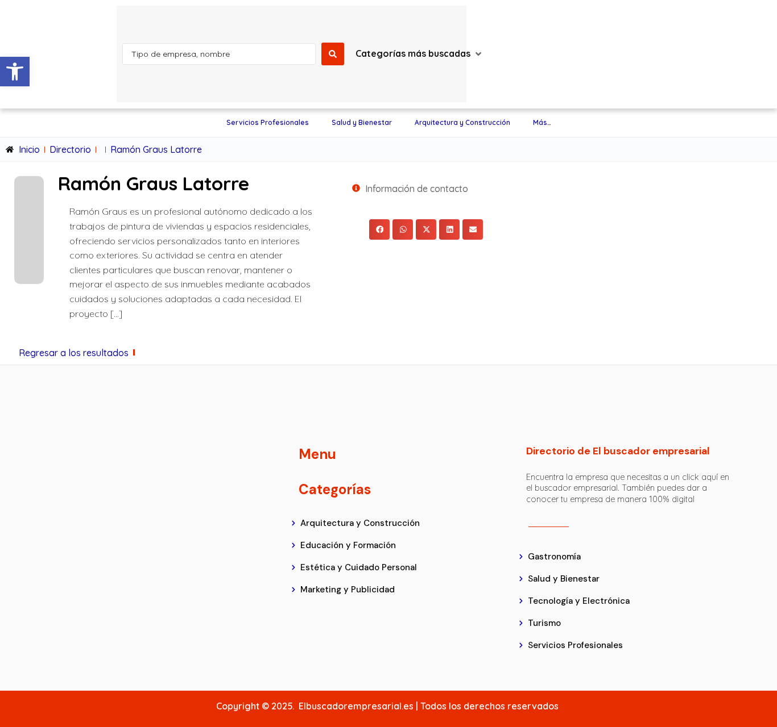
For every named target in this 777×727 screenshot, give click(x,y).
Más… (542, 122)
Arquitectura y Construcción (462, 122)
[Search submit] (332, 54)
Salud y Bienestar (362, 122)
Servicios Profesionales (267, 122)
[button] (15, 71)
